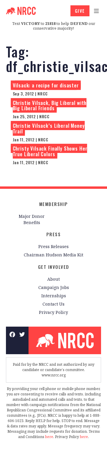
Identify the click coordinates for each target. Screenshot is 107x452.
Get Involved (53, 266)
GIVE (80, 10)
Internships (53, 295)
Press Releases (53, 246)
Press (53, 234)
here (49, 436)
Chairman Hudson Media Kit (53, 255)
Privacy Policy (53, 312)
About (53, 279)
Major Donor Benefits (32, 219)
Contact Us (53, 304)
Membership (53, 204)
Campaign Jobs (53, 287)
